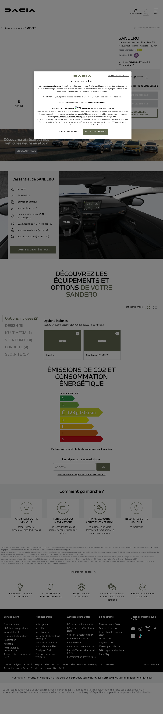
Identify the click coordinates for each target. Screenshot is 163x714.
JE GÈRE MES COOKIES (69, 132)
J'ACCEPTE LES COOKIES (95, 132)
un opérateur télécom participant (71, 116)
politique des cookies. (97, 102)
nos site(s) (82, 114)
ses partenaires (54, 86)
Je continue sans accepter (118, 75)
